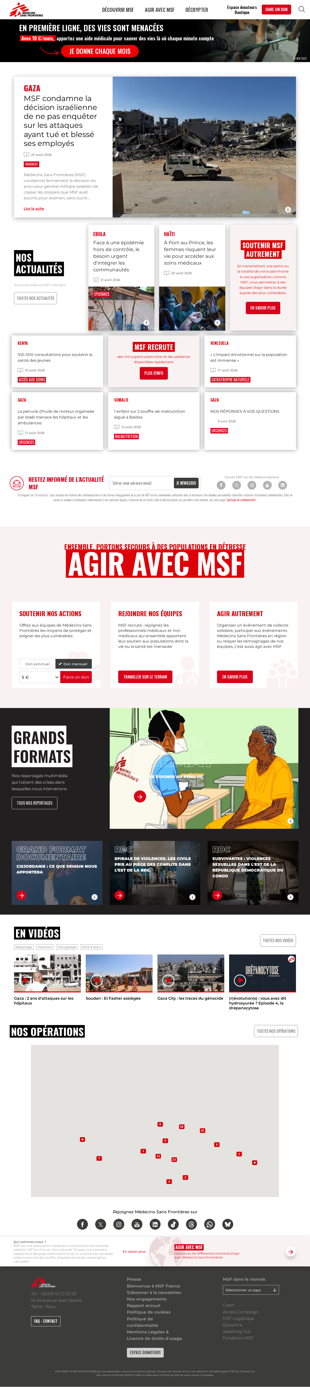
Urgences (31, 164)
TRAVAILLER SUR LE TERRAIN (145, 677)
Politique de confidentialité (142, 1322)
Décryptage (67, 947)
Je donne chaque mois (100, 51)
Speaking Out (236, 1331)
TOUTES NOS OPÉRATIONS (276, 1031)
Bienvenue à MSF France (153, 1286)
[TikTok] (173, 1224)
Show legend (288, 210)
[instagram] (118, 1224)
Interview (45, 947)
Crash (228, 1305)
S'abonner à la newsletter (154, 1292)
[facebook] (82, 1224)
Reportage (24, 947)
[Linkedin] (282, 485)
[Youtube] (267, 485)
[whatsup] (209, 1224)
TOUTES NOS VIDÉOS (278, 940)
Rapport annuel (143, 1305)
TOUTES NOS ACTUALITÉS (35, 298)
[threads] (191, 1224)
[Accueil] (25, 9)
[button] (82, 1136)
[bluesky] (227, 1224)
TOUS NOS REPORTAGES (34, 803)
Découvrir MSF (118, 9)
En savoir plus (235, 677)
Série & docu (91, 947)
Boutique (242, 12)
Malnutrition (126, 436)
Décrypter (197, 9)
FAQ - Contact (45, 1321)
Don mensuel (75, 664)
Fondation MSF (238, 1338)
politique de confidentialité (241, 499)
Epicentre (232, 1324)
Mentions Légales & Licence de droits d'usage (154, 1335)
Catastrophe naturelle (230, 380)
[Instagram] (252, 485)
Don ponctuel (37, 664)
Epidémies (101, 294)
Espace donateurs (242, 6)
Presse (134, 1279)
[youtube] (137, 1224)
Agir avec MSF (160, 9)
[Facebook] (221, 485)
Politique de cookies (149, 1312)
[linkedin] (155, 1224)
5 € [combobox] (25, 677)
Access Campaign (241, 1311)
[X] (236, 485)
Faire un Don (276, 9)
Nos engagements (147, 1299)
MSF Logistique (238, 1318)
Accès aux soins (32, 380)
